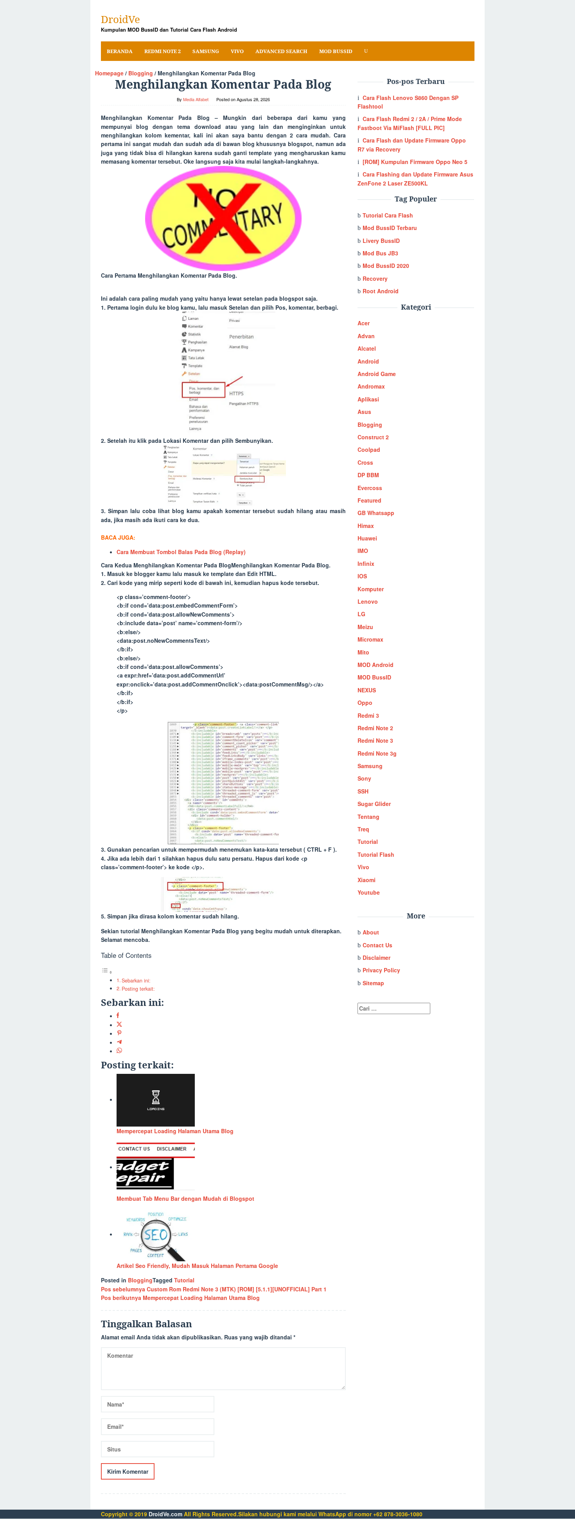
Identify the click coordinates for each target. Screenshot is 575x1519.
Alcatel (367, 348)
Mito (363, 652)
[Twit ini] (119, 1025)
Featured (369, 500)
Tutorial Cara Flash (388, 215)
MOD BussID (374, 677)
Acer (364, 323)
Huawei (367, 538)
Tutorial (184, 1280)
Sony (364, 778)
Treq (363, 829)
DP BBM (368, 475)
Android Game (377, 374)
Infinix (366, 563)
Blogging (140, 1280)
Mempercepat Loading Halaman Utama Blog (175, 1131)
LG (361, 614)
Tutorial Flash (376, 854)
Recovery (375, 278)
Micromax (370, 639)
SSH (363, 791)
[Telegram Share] (119, 1042)
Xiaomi (367, 880)
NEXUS (367, 690)
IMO (363, 550)
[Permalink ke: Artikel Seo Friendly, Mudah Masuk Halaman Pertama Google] (156, 1234)
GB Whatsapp (376, 513)
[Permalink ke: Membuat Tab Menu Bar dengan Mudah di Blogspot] (156, 1167)
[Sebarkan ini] (118, 1016)
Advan (366, 336)
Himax (366, 526)
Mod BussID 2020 (386, 265)
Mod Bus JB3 (380, 253)
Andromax (371, 386)
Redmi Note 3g (377, 753)
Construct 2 (373, 437)
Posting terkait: (138, 988)
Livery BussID (381, 240)
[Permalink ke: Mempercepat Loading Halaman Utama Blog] (156, 1099)
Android (368, 361)
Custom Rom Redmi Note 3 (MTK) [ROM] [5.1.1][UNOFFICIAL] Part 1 (214, 1289)
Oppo (365, 702)
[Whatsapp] (119, 1051)
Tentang (368, 816)
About (371, 932)
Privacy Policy (381, 970)
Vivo (363, 867)
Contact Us (377, 945)
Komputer (371, 589)
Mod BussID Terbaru (390, 228)
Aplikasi (368, 399)
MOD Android (376, 665)
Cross (365, 462)
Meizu (365, 627)
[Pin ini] (119, 1033)
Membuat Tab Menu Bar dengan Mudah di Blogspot (185, 1198)
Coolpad (369, 449)
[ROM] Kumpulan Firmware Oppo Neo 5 (415, 162)
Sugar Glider (374, 804)
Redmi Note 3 (375, 740)
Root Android (381, 291)
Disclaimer (376, 957)
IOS (362, 576)
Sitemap (373, 983)
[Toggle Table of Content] (107, 972)
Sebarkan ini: (136, 980)
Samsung (370, 766)
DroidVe (120, 19)
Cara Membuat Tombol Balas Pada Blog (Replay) (181, 552)
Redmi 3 (368, 715)
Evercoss (370, 488)
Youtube (369, 892)
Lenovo (368, 601)
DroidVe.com (165, 1514)
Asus (364, 411)
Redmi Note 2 (375, 728)
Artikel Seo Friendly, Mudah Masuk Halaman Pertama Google (197, 1265)
